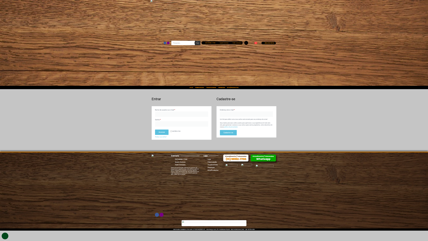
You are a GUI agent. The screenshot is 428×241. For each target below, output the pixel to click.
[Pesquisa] (197, 43)
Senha (162, 119)
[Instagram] (168, 43)
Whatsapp (263, 159)
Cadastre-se (228, 133)
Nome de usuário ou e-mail (169, 109)
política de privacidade (231, 127)
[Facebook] (165, 43)
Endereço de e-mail (231, 109)
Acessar (162, 132)
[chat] (5, 236)
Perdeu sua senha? (161, 137)
